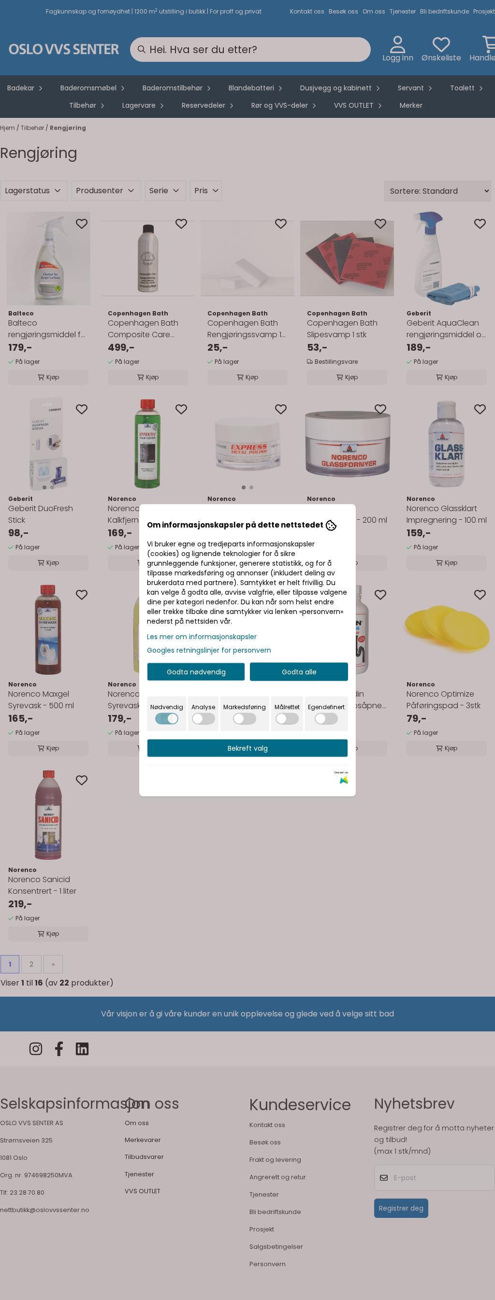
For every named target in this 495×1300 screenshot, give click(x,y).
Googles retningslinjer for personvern (209, 650)
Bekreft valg (248, 748)
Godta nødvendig (196, 671)
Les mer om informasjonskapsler (202, 636)
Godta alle (299, 671)
